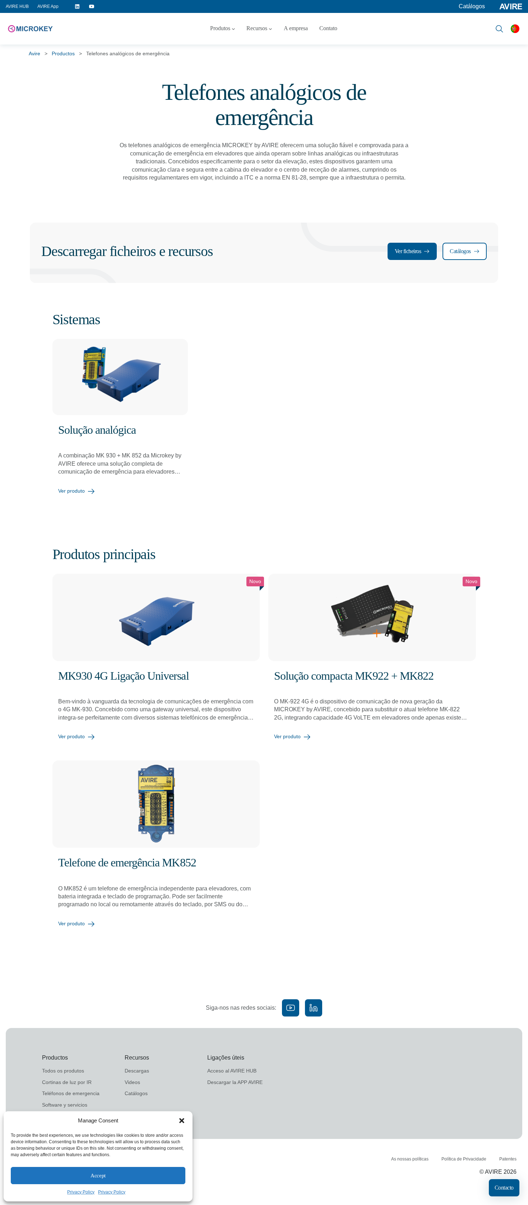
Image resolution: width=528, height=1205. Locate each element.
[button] (181, 1120)
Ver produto (71, 491)
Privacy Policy (80, 1192)
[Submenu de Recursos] (270, 29)
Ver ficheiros (408, 251)
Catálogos (472, 6)
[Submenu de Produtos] (233, 29)
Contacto (504, 1188)
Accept (98, 1175)
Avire (34, 53)
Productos (63, 53)
